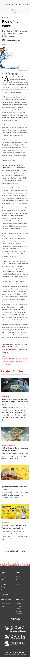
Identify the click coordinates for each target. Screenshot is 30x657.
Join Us (18, 609)
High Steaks (6, 347)
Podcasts (18, 582)
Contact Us (19, 613)
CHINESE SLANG (7, 364)
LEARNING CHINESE (8, 361)
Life (2, 579)
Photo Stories (4, 594)
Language (3, 584)
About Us (18, 604)
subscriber (11, 349)
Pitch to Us (19, 611)
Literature (3, 592)
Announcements (5, 604)
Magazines (19, 577)
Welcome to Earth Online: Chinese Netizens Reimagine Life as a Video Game (15, 401)
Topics (3, 573)
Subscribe (15, 10)
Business (3, 582)
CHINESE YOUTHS (21, 361)
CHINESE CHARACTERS (8, 445)
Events (2, 606)
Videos (18, 584)
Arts (2, 589)
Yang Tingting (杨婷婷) (13, 40)
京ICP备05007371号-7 (22, 655)
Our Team (18, 606)
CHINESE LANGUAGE (8, 359)
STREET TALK (6, 17)
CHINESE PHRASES (22, 359)
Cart (15, 13)
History (3, 587)
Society (3, 577)
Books (17, 579)
